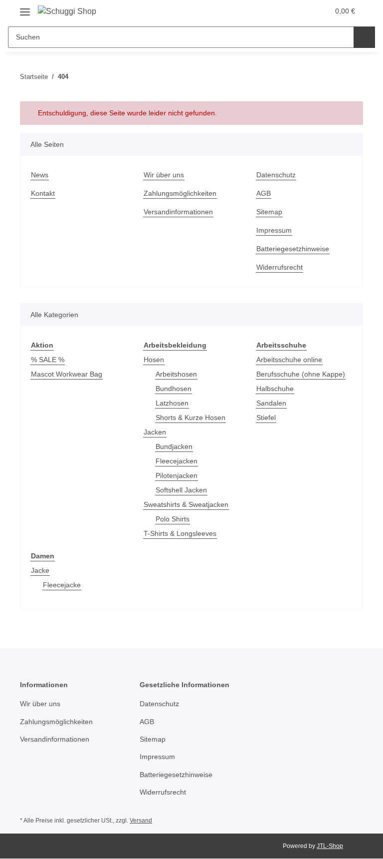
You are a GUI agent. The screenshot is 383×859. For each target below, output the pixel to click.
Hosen (154, 360)
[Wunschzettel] (302, 11)
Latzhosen (172, 403)
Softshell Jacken (181, 490)
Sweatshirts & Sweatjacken (186, 504)
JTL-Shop (330, 846)
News (39, 175)
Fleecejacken (176, 461)
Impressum (274, 230)
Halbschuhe (275, 389)
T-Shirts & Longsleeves (180, 533)
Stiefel (266, 418)
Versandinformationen (178, 212)
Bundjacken (174, 446)
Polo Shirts (173, 519)
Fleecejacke (62, 585)
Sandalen (271, 403)
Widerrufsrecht (279, 267)
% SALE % (47, 360)
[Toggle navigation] (25, 8)
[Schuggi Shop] (67, 11)
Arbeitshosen (176, 374)
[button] (282, 11)
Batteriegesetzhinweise (292, 249)
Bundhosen (174, 389)
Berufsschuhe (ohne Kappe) (300, 374)
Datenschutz (276, 175)
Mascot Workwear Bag (66, 374)
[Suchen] (364, 37)
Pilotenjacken (176, 475)
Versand (141, 820)
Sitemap (269, 212)
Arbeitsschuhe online (289, 360)
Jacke (40, 570)
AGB (263, 193)
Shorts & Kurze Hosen (190, 418)
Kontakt (43, 193)
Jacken (155, 432)
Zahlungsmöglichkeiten (180, 193)
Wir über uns (164, 175)
